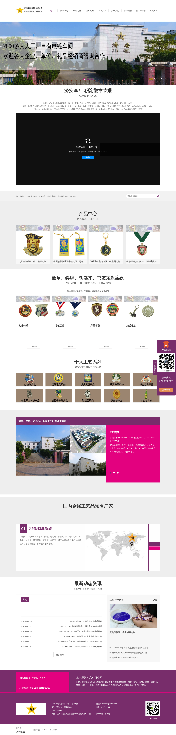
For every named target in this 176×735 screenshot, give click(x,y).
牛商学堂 (36, 729)
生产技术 (153, 10)
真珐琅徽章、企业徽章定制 (33, 261)
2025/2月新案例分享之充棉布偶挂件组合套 (130, 647)
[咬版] (88, 402)
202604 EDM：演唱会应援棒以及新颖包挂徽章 (82, 646)
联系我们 (128, 10)
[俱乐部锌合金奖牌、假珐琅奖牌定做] (143, 242)
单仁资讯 (53, 729)
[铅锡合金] (58, 402)
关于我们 (115, 10)
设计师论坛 (140, 10)
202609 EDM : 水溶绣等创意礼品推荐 (86, 621)
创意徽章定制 (32, 196)
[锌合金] (146, 385)
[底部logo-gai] (31, 709)
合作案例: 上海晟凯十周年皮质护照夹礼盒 (129, 652)
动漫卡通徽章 (52, 196)
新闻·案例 (89, 10)
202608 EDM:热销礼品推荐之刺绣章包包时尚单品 (81, 626)
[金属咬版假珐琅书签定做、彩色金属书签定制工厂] (70, 242)
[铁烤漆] (117, 385)
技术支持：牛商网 (103, 713)
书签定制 (72, 196)
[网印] (117, 402)
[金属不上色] (29, 402)
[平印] (146, 402)
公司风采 (102, 10)
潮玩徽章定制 (63, 196)
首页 (51, 10)
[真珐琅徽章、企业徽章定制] (33, 242)
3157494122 (105, 707)
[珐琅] (29, 385)
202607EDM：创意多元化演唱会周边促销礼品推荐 (80, 631)
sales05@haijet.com (109, 703)
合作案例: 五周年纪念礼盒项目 (125, 657)
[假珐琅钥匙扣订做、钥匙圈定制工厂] (106, 242)
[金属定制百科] (133, 616)
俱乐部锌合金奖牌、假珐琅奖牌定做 (143, 261)
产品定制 (77, 10)
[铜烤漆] (88, 385)
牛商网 (44, 729)
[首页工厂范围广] (116, 570)
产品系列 (64, 10)
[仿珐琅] (58, 385)
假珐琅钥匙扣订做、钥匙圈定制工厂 (106, 261)
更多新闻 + (61, 654)
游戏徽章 (42, 196)
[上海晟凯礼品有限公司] (29, 10)
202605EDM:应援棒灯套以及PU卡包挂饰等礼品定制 (79, 641)
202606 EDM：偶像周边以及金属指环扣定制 (83, 636)
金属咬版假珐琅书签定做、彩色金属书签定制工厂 (70, 261)
